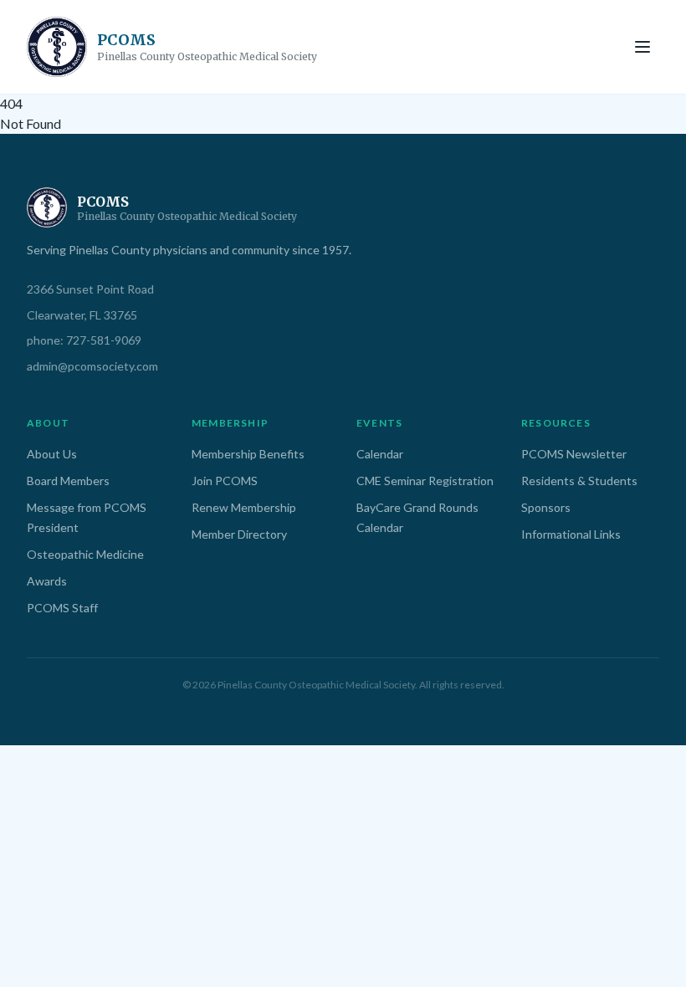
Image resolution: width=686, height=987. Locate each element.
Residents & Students (579, 480)
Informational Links (571, 534)
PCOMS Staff (62, 608)
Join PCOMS (225, 480)
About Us (52, 454)
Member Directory (239, 534)
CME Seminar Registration (425, 480)
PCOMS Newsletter (574, 454)
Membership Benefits (248, 454)
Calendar (379, 454)
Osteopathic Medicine (85, 554)
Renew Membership (244, 507)
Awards (47, 581)
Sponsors (546, 507)
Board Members (68, 480)
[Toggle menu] (642, 47)
